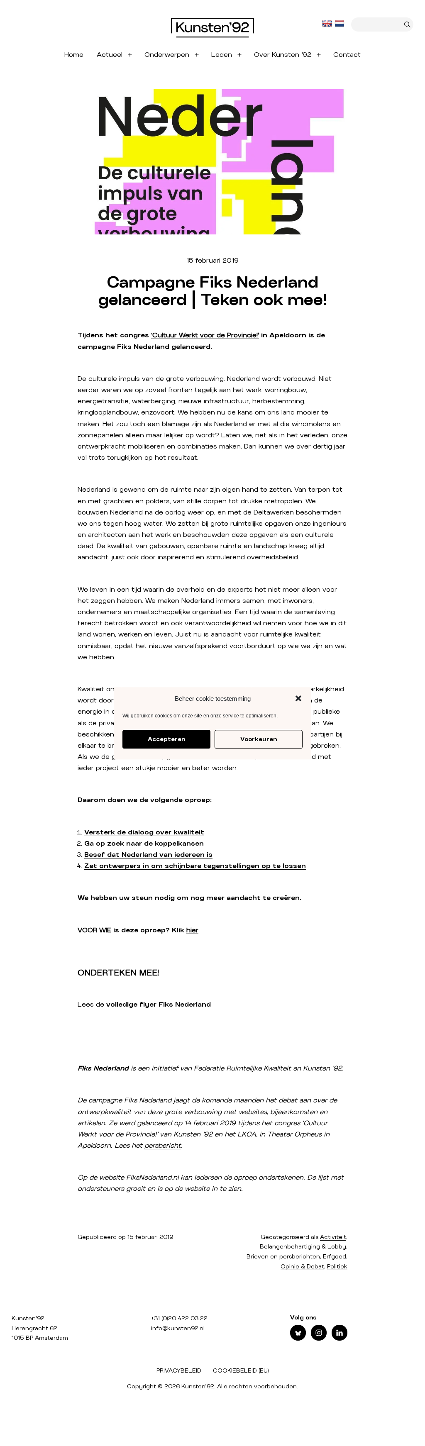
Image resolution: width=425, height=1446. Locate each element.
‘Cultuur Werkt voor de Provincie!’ (205, 335)
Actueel (109, 54)
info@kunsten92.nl (178, 1328)
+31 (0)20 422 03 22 (179, 1319)
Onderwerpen (166, 54)
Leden (221, 54)
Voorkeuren (258, 739)
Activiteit (333, 1237)
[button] (298, 699)
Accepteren (166, 739)
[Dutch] (340, 24)
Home (73, 54)
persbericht (162, 1145)
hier (192, 930)
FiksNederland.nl (152, 1177)
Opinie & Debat (302, 1267)
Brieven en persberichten (283, 1257)
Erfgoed (334, 1257)
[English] (328, 24)
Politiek (337, 1267)
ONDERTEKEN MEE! (118, 973)
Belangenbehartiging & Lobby (303, 1247)
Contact (347, 54)
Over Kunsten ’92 (282, 54)
